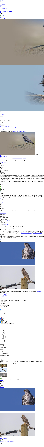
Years (0, 350)
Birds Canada (24, 131)
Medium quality (2, 123)
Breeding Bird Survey (6, 220)
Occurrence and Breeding (3, 323)
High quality (1, 122)
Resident (3, 318)
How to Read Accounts (4, 8)
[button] (1, 5)
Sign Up (3, 12)
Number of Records (8, 323)
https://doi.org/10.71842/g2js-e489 (4, 438)
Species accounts (3, 3)
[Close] (0, 205)
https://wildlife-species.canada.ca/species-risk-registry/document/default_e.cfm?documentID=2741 (31, 233)
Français (1, 17)
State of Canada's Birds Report (3, 441)
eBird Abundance (3, 348)
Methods (9, 11)
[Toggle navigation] (0, 1)
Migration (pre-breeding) (4, 321)
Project (1, 349)
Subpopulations (4, 162)
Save (2, 125)
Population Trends (12, 323)
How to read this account (3, 157)
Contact (2, 9)
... (0, 198)
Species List (3, 129)
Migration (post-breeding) (5, 322)
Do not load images (2, 124)
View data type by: (2, 345)
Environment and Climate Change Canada (17, 131)
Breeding (3, 319)
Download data (3, 4)
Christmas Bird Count (6, 224)
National (1, 162)
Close (1, 125)
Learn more (1, 377)
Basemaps (1, 308)
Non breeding (3, 320)
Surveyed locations (3, 303)
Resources (1, 11)
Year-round (3, 317)
